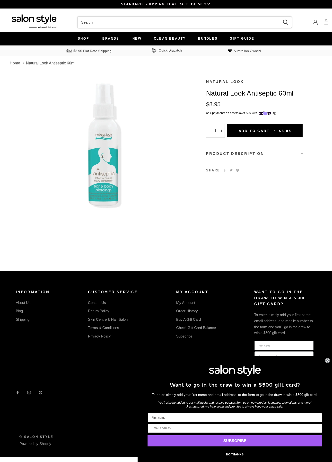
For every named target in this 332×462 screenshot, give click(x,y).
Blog (19, 311)
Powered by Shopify (35, 444)
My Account (185, 303)
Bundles (208, 38)
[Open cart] (326, 22)
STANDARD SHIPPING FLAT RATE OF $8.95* (166, 4)
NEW (137, 38)
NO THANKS (235, 454)
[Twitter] (231, 170)
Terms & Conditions (103, 328)
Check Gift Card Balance (196, 328)
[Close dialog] (327, 360)
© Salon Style (36, 437)
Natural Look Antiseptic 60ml (50, 63)
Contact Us (97, 303)
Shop (83, 38)
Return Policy (98, 311)
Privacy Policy (99, 336)
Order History (187, 311)
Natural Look (225, 82)
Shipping (22, 319)
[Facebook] (224, 170)
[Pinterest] (237, 170)
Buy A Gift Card (188, 319)
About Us (23, 303)
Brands (110, 38)
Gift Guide (242, 38)
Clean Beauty (170, 38)
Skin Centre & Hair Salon (108, 319)
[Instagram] (29, 392)
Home (15, 63)
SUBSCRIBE (234, 441)
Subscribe (184, 336)
